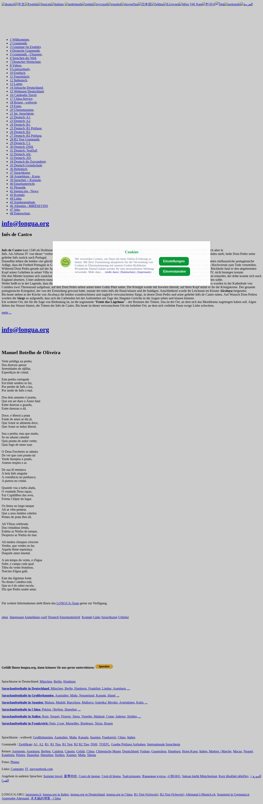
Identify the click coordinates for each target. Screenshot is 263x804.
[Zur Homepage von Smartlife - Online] (65, 262)
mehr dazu (112, 272)
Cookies (131, 252)
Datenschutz (128, 272)
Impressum (144, 272)
